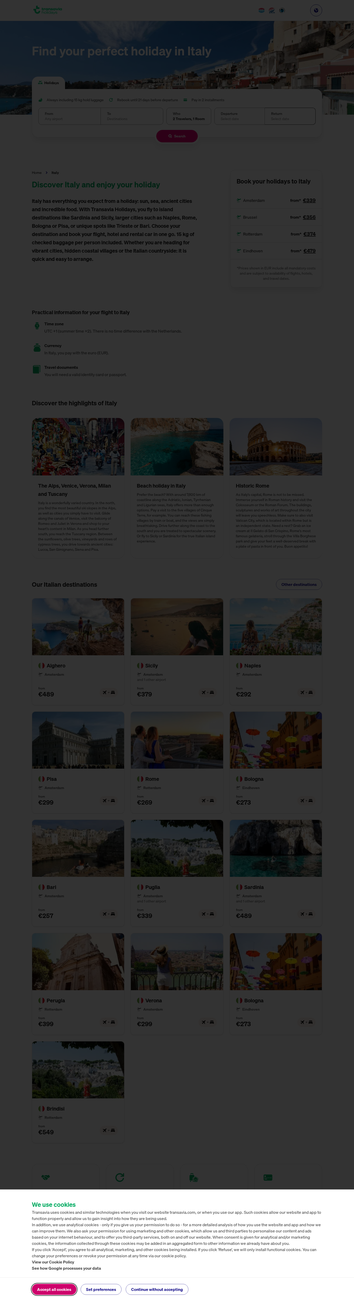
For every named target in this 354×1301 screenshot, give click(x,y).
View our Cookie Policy (53, 1262)
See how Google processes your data (66, 1268)
